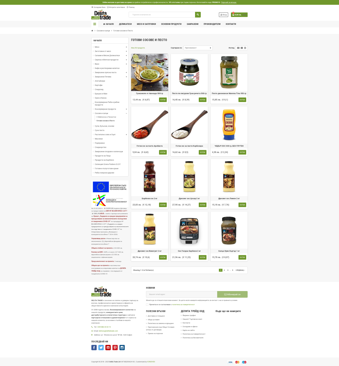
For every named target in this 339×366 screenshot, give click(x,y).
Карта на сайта (189, 330)
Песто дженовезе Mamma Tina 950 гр (229, 93)
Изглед (231, 48)
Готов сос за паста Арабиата (150, 146)
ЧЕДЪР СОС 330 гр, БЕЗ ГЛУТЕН (229, 146)
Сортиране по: (176, 48)
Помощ (131, 7)
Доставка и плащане (156, 316)
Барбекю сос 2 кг (149, 198)
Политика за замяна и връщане (161, 323)
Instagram (122, 347)
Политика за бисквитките (193, 338)
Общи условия (153, 320)
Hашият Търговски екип (192, 319)
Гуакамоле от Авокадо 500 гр (149, 93)
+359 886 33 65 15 (104, 327)
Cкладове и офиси (190, 327)
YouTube (108, 347)
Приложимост (191, 48)
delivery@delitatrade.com (108, 331)
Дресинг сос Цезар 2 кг (189, 198)
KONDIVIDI (151, 362)
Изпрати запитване (117, 7)
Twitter (101, 347)
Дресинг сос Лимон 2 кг (229, 198)
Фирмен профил (189, 315)
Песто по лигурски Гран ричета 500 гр (189, 93)
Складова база (98, 7)
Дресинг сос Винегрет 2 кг (150, 251)
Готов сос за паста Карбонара (189, 146)
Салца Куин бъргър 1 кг (229, 251)
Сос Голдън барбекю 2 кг (189, 251)
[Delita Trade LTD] (101, 15)
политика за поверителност (183, 305)
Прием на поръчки (155, 333)
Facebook (94, 347)
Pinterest (115, 347)
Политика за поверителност (194, 334)
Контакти (186, 323)
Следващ (241, 270)
